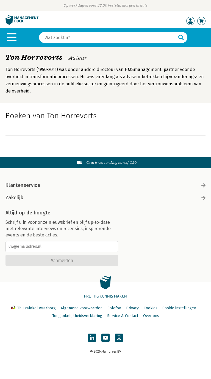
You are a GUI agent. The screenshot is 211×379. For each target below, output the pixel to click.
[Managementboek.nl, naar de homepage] (21, 23)
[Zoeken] (181, 37)
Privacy (132, 308)
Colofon (114, 308)
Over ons (151, 315)
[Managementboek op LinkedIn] (92, 338)
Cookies (150, 308)
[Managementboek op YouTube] (105, 338)
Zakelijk (14, 198)
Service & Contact (122, 315)
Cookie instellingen (179, 308)
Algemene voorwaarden (81, 308)
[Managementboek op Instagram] (119, 338)
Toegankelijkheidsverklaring (77, 315)
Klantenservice (22, 185)
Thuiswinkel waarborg (36, 308)
